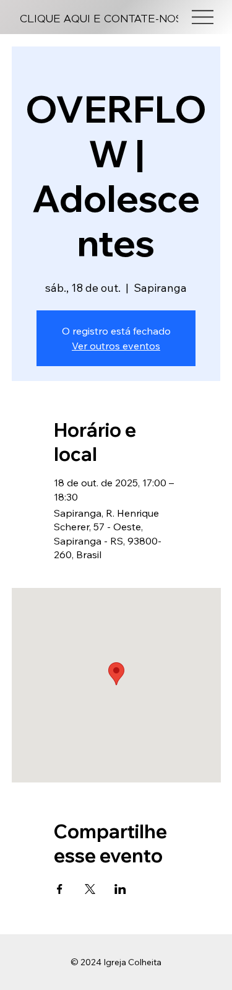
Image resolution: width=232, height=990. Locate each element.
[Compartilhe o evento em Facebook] (60, 889)
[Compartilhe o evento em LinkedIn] (120, 889)
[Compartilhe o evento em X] (90, 889)
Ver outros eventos (116, 345)
